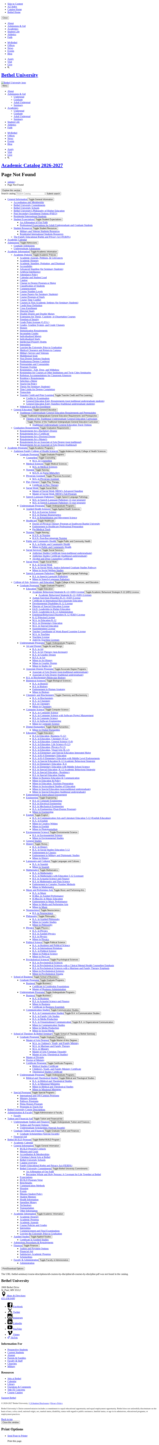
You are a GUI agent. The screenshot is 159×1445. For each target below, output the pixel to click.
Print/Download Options (13, 1268)
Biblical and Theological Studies (42, 1078)
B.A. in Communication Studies (48, 1013)
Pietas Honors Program (31, 1104)
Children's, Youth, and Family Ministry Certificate (56, 1069)
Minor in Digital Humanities (46, 730)
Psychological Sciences (37, 959)
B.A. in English (40, 821)
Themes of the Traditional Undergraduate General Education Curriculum (61, 418)
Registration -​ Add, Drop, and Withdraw (39, 369)
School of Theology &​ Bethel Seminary (33, 1033)
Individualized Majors (30, 336)
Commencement (28, 288)
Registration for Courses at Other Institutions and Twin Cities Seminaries (55, 372)
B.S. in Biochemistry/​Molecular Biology (46, 677)
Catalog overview (28, 1162)
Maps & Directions (15, 1295)
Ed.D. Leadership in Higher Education (51, 609)
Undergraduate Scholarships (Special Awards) (42, 1127)
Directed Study (27, 311)
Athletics (11, 34)
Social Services (33, 550)
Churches (12, 1363)
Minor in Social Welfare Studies (48, 570)
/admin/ (11, 182)
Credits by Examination (37, 398)
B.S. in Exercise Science (44, 512)
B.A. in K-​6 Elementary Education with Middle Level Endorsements (66, 758)
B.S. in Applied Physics (44, 933)
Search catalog (8, 193)
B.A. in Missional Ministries (46, 1084)
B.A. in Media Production (45, 1019)
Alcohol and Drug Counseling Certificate (52, 558)
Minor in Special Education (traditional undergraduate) (59, 792)
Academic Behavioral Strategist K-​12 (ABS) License (58, 592)
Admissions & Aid (16, 26)
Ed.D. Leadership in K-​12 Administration (52, 612)
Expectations (26, 1177)
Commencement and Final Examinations (40, 1231)
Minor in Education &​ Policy (46, 780)
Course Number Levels (31, 291)
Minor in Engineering (42, 812)
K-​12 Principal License (43, 617)
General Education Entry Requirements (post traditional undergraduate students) (65, 401)
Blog (9, 53)
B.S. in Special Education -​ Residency (51, 772)
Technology (26, 1205)
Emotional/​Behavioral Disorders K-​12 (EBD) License (58, 614)
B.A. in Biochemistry (42, 698)
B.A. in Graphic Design (44, 654)
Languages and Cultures (38, 861)
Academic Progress (29, 1219)
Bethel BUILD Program (19, 1139)
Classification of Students (32, 286)
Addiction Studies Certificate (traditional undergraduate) (59, 556)
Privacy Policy (56, 1403)
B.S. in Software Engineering (46, 721)
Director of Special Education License (51, 606)
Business (30, 983)
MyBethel (12, 42)
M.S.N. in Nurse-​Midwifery (46, 473)
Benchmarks (26, 1182)
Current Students (15, 1352)
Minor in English (40, 826)
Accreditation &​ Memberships (34, 1154)
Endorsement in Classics (44, 852)
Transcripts (25, 392)
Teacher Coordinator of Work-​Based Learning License (59, 631)
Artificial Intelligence (30, 272)
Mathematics (32, 870)
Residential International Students (30, 216)
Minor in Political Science (45, 953)
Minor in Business (41, 1004)
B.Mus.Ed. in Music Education (47, 898)
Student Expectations (24, 219)
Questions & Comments (19, 1387)
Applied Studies (21, 1236)
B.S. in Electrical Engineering (46, 803)
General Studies (34, 841)
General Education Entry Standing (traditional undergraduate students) (60, 404)
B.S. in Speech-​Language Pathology (50, 576)
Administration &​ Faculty (19, 1112)
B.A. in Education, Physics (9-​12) (49, 747)
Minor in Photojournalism (44, 829)
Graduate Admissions (24, 245)
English (30, 815)
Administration (27, 1263)
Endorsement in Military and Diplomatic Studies (56, 855)
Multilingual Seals (29, 355)
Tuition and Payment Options (34, 1125)
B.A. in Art (37, 649)
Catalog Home (14, 9)
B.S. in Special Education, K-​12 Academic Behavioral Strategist (63, 769)
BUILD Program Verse (31, 1180)
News (10, 48)
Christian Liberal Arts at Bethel (35, 1157)
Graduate (18, 99)
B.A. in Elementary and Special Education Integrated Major (61, 752)
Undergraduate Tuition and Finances (31, 1122)
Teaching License (41, 637)
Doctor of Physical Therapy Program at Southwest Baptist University (66, 523)
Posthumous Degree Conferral (35, 361)
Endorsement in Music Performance (49, 901)
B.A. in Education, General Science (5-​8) (52, 741)
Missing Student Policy (31, 1194)
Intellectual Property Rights (33, 341)
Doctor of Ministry (35, 1060)
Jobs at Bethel (14, 1378)
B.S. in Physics (39, 936)
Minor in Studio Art (42, 666)
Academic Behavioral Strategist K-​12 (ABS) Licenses (65, 595)
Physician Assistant (35, 476)
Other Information (29, 1210)
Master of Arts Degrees (37, 1040)
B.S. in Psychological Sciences (47, 962)
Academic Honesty (29, 260)
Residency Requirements (32, 378)
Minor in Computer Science (45, 723)
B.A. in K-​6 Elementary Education (49, 755)
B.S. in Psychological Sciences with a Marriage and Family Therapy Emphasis (70, 968)
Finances (18, 1245)
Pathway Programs (29, 1101)
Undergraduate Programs (32, 505)
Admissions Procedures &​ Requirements (33, 1242)
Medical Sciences (34, 463)
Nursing (30, 469)
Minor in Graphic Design (44, 663)
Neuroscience (32, 910)
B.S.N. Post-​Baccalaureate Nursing (49, 538)
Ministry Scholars (28, 1098)
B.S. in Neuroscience (42, 913)
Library (11, 1384)
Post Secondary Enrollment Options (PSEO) (35, 213)
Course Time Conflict (30, 300)
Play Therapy (32, 482)
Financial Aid (20, 1136)
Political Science (34, 942)
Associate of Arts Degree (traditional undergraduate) (57, 675)
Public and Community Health (41, 541)
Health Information (29, 1199)
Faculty (17, 1115)
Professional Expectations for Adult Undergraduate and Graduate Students (56, 225)
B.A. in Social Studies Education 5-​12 (51, 849)
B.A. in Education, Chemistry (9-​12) (50, 738)
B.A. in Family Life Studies (45, 1016)
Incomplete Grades (29, 333)
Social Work (32, 488)
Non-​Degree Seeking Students (35, 358)
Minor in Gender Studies (44, 922)
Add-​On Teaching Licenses (45, 640)
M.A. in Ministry (40, 1049)
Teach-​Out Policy (28, 383)
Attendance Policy (29, 274)
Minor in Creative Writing (45, 823)
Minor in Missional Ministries (46, 1089)
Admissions (13, 242)
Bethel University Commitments (29, 205)
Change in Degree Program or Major (38, 283)
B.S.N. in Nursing (41, 535)
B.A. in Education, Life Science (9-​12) (51, 744)
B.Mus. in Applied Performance (48, 896)
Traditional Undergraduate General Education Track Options (62, 425)
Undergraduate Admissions (27, 248)
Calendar (11, 1381)
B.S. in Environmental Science (47, 835)
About (10, 23)
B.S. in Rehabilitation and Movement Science (54, 517)
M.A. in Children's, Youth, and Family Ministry (55, 1043)
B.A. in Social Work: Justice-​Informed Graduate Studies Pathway (64, 567)
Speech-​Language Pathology (40, 573)
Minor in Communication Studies (48, 1025)
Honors (23, 328)
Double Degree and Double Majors (37, 314)
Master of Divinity (35, 1057)
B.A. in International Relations (47, 948)
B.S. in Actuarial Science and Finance (50, 878)
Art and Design (33, 646)
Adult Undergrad (22, 102)
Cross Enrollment (28, 308)
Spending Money (28, 1202)
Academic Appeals (29, 1222)
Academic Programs (17, 448)
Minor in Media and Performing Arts (50, 904)
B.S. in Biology (40, 686)
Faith (9, 37)
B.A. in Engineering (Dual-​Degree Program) (54, 809)
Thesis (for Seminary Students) (35, 386)
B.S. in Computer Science (45, 718)
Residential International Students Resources (41, 234)
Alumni (11, 1355)
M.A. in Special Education (45, 626)
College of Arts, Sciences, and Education (34, 582)
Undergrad (19, 96)
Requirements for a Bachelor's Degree (38, 431)
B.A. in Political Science (44, 951)
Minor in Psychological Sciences (48, 971)
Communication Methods (32, 1185)
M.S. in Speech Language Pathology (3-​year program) (59, 502)
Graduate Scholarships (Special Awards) (39, 1133)
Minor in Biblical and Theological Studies (52, 1086)
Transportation (27, 1208)
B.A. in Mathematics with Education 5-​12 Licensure (58, 876)
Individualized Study (30, 339)
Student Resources (23, 228)
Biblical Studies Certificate (45, 1066)
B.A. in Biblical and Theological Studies (52, 1081)
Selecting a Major (28, 381)
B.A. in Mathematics (42, 873)
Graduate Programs (29, 454)
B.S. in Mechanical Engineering (48, 806)
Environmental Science (37, 832)
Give (9, 64)
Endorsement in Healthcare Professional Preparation (57, 526)
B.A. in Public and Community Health (51, 544)
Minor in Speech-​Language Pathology (51, 579)
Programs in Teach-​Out (31, 1106)
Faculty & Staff (15, 1360)
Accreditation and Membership (29, 202)
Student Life (13, 31)
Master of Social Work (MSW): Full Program (54, 494)
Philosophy (31, 916)
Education (31, 588)
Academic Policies (23, 254)
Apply (10, 59)
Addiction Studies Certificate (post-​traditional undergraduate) (62, 553)
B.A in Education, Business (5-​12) (49, 736)
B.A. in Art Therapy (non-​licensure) (50, 652)
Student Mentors (28, 1196)
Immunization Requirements (34, 330)
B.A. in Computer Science (45, 712)
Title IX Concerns (16, 1389)
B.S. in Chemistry (41, 703)
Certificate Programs (36, 1063)
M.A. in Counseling (42, 460)
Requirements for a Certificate (34, 433)
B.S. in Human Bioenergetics (46, 515)
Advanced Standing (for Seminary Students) (41, 269)
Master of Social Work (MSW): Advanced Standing (57, 491)
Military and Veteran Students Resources (40, 231)
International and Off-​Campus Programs (39, 1095)
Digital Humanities (35, 726)
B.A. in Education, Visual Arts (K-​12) (51, 750)
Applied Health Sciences (38, 509)
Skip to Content (15, 3)
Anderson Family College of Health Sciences (36, 451)
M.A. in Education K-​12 (44, 620)
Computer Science (35, 709)
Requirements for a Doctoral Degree (37, 436)
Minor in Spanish (40, 867)
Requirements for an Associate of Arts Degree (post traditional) (50, 442)
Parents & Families (16, 1358)
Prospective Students (17, 1349)
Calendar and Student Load (33, 277)
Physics (30, 927)
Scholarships (26, 1257)
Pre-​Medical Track (41, 529)
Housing (24, 1188)
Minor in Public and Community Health (51, 547)
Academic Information (18, 251)
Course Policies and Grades (33, 1225)
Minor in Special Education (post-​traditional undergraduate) (61, 789)
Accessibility (26, 266)
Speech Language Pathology (40, 497)
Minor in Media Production (45, 1028)
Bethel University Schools (26, 208)
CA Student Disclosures (39, 1403)
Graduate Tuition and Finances (29, 1130)
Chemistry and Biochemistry (40, 695)
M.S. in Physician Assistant (45, 479)
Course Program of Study (32, 297)
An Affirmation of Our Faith (34, 222)
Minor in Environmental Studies (48, 838)
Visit (9, 61)
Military (11, 1366)
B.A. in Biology (40, 683)
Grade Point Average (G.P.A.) (34, 322)
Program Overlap (28, 367)
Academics (12, 29)
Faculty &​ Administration (26, 1260)
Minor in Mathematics (43, 887)
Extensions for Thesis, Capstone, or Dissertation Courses (47, 316)
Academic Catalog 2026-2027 (32, 165)
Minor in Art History (42, 660)
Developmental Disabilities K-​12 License (52, 603)
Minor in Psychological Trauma (47, 974)
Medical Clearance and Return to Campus (40, 350)
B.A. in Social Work (42, 564)
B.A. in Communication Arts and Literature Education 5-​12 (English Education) (71, 818)
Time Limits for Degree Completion (37, 389)
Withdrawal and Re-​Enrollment (35, 406)
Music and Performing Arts (39, 890)
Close (5, 18)
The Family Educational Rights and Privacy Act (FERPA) (42, 237)
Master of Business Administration (49, 989)
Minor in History (40, 858)
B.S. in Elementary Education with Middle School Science (61, 766)
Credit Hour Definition (31, 305)
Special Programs (22, 1092)
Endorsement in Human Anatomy (48, 689)
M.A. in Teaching (41, 634)
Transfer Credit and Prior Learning (37, 395)
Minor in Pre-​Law (41, 956)
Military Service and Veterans (34, 353)
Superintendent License (43, 628)
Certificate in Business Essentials (48, 1007)
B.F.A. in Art (38, 657)
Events (10, 51)
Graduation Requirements (26, 427)
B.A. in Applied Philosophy (46, 919)
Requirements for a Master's (33, 439)
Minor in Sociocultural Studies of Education (53, 786)
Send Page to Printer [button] (17, 1435)
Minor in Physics (40, 939)
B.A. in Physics (40, 931)
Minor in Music (40, 907)
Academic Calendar (17, 239)
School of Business (23, 976)
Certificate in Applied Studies (34, 1239)
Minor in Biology (40, 692)
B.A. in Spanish (40, 864)
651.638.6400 (8, 1298)
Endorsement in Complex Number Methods (53, 884)
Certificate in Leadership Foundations (50, 986)
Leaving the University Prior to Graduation (41, 347)
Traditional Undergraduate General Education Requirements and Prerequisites (58, 412)
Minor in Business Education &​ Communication (56, 778)
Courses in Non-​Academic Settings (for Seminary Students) (49, 302)
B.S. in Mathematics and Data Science (51, 881)
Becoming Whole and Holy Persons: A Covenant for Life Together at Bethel (63, 1174)
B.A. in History (40, 847)
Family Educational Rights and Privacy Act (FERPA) (46, 1165)
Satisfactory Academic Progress (35, 1254)
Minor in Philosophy (42, 925)
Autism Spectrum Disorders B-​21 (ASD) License (56, 598)
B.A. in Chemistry (41, 701)
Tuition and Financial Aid (19, 1118)
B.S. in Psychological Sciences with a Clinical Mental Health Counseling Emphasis (73, 965)
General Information (17, 199)
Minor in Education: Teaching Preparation (52, 783)
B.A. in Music (39, 893)
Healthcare (31, 520)
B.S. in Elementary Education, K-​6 (49, 764)
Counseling (31, 457)
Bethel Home (13, 12)
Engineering (32, 797)
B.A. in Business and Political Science (51, 945)
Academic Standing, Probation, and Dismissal (42, 263)
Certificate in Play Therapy (45, 485)
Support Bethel (8, 1397)
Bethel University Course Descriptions (26, 1109)
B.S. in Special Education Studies (48, 775)
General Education (23, 409)
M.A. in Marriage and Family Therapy (51, 1046)
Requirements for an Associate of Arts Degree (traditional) (48, 445)
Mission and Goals (29, 1151)
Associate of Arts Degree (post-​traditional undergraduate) (60, 672)
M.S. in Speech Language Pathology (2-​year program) (59, 500)
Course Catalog (15, 1392)
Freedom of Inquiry (29, 319)
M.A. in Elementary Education (47, 623)
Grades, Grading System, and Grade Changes (42, 325)
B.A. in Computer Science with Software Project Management (62, 715)
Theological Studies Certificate (47, 1071)
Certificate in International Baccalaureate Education (57, 600)
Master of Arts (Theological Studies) (50, 1054)
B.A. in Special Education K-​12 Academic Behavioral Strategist (63, 761)
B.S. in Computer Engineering (47, 800)
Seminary (18, 105)
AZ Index (12, 6)
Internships (25, 344)
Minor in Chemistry (42, 706)
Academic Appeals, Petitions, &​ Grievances (41, 258)
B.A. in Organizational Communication (51, 1022)
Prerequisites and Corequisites (34, 364)
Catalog (23, 280)
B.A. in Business (40, 998)
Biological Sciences (35, 680)
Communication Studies (38, 1010)
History (29, 844)
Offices (11, 45)
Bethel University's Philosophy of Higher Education (39, 210)
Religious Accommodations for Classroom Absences (45, 375)
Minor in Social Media (43, 1030)
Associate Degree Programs (39, 669)
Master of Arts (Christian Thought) (49, 1051)
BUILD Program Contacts (33, 1148)
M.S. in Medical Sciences (44, 466)
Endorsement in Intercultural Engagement (46, 794)
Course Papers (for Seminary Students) (39, 294)
